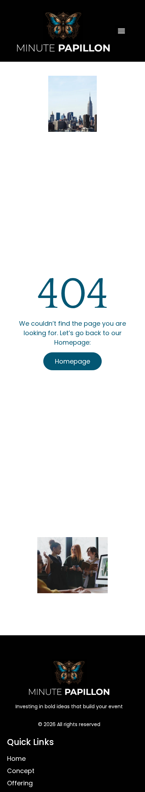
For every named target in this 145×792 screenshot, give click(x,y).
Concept (20, 770)
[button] (121, 30)
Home (16, 758)
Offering (20, 783)
